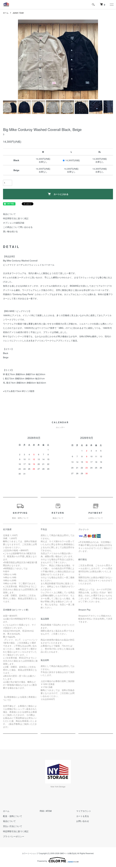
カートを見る (82, 816)
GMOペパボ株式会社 (68, 853)
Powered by (42, 861)
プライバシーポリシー (13, 836)
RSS (42, 810)
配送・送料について (12, 816)
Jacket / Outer (18, 12)
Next (93, 59)
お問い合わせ (82, 820)
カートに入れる (61, 194)
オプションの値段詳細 (13, 222)
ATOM (49, 810)
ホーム (5, 12)
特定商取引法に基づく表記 (15, 218)
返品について (9, 213)
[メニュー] (111, 4)
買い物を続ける (10, 231)
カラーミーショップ (30, 853)
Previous (22, 59)
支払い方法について (12, 826)
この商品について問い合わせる (18, 227)
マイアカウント (83, 810)
